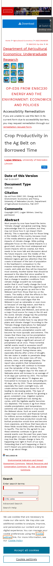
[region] (26, 539)
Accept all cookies (26, 550)
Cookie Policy (15, 540)
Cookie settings (26, 559)
